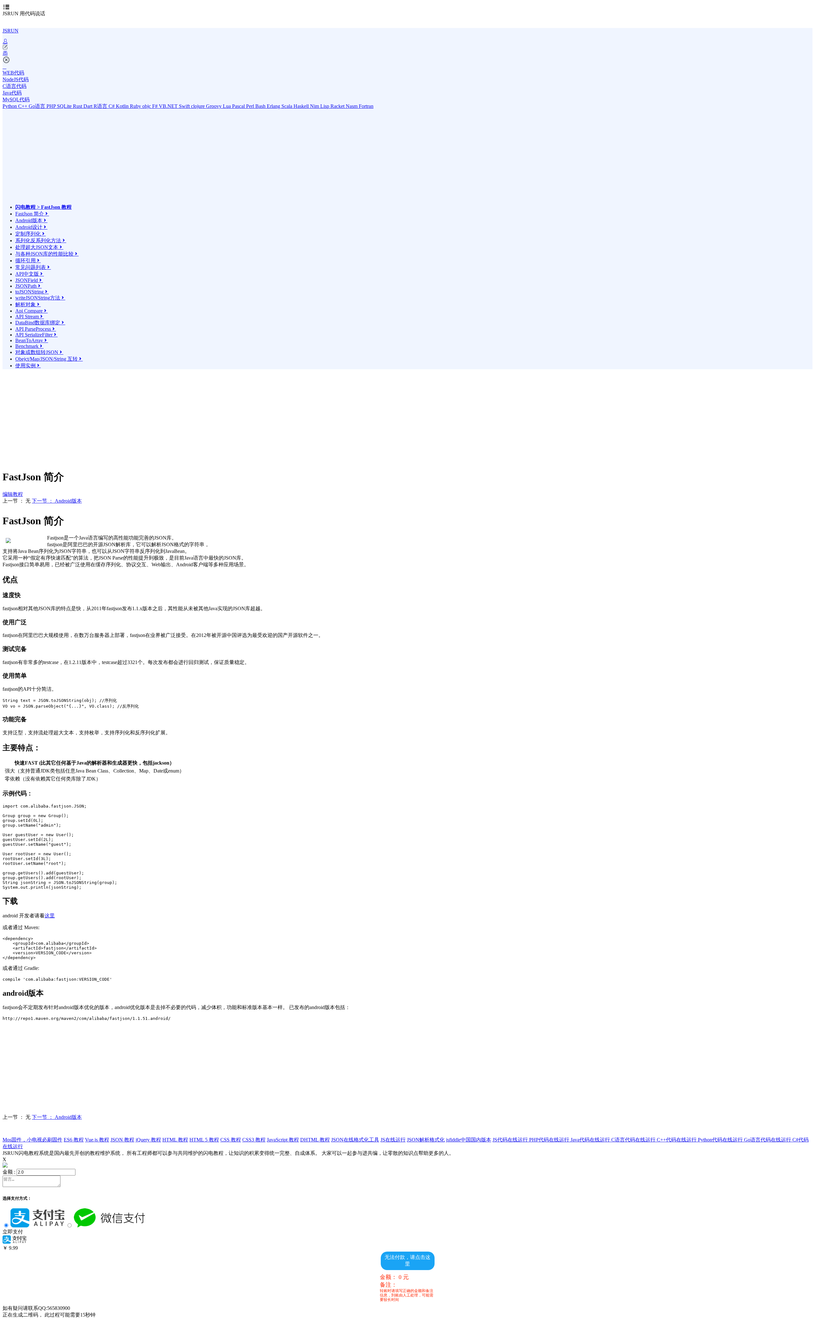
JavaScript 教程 (283, 1139)
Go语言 (37, 106)
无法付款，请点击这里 (407, 1260)
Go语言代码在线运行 (768, 1139)
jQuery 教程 (148, 1139)
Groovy (214, 106)
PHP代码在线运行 (549, 1139)
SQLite (65, 106)
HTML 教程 (175, 1139)
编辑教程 (13, 494)
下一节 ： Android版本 (57, 501)
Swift (185, 106)
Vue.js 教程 (97, 1139)
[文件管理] (407, 53)
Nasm (352, 106)
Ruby (136, 106)
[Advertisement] (71, 159)
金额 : (9, 1172)
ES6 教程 (74, 1139)
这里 (50, 915)
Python (10, 106)
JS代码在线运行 (511, 1139)
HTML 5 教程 (204, 1139)
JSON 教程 (122, 1139)
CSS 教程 (230, 1139)
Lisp (325, 106)
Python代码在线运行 (721, 1139)
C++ (23, 106)
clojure (198, 106)
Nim (315, 106)
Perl (250, 106)
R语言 (101, 106)
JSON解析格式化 (426, 1139)
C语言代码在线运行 (634, 1139)
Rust (78, 106)
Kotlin (123, 106)
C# (112, 106)
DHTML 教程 (315, 1139)
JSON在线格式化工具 (355, 1139)
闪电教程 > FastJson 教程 (43, 207)
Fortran (366, 106)
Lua (227, 106)
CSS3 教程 (254, 1139)
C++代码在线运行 (677, 1139)
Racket (338, 106)
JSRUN (10, 30)
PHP (51, 106)
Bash (261, 106)
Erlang (274, 106)
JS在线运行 (393, 1139)
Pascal (239, 106)
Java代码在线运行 (590, 1139)
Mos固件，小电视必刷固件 (32, 1139)
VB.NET (169, 106)
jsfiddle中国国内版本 (468, 1139)
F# (155, 106)
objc (147, 106)
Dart (88, 106)
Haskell (302, 106)
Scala (287, 106)
